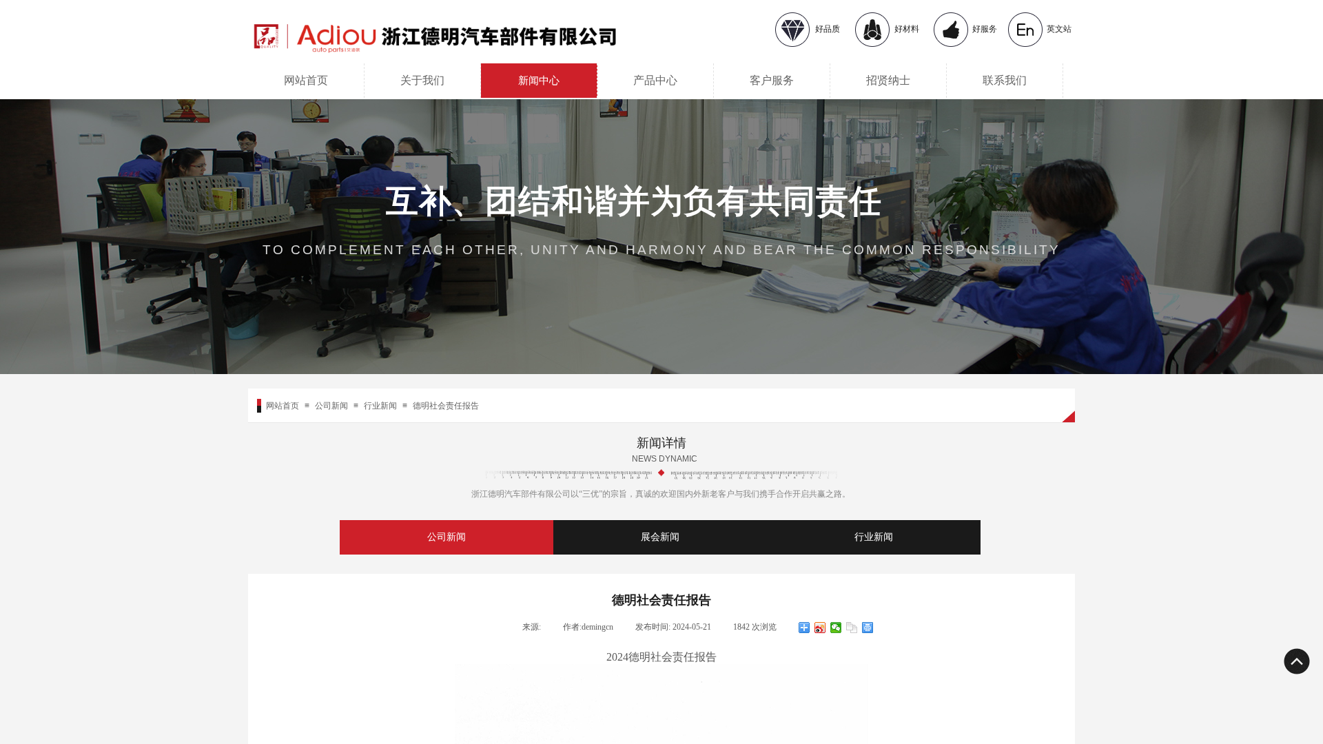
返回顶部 (1296, 661)
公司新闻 (331, 406)
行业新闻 (380, 406)
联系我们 (1005, 80)
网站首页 (306, 80)
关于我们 (422, 80)
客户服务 (772, 80)
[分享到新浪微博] (820, 627)
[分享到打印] (868, 627)
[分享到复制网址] (852, 627)
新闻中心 (539, 80)
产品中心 (655, 80)
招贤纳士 (888, 80)
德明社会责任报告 (446, 406)
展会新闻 (660, 537)
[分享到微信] (836, 627)
